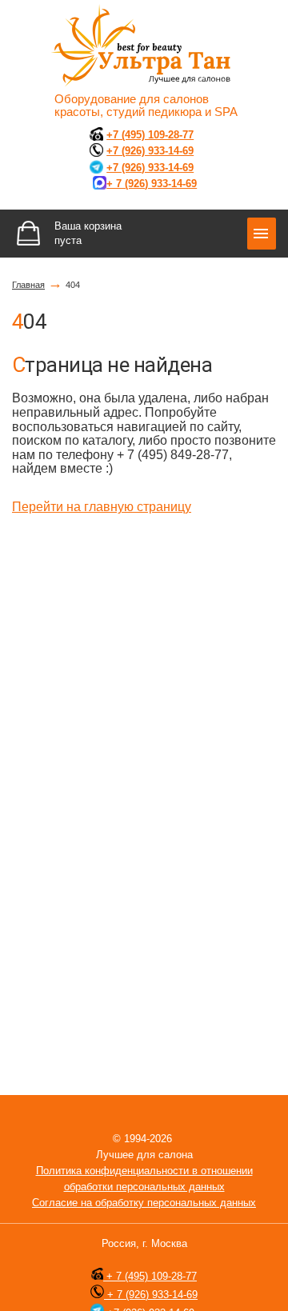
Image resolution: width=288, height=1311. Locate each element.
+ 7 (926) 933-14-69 (151, 1295)
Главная (28, 285)
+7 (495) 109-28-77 (150, 135)
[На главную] (144, 46)
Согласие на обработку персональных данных (144, 1203)
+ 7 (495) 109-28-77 (150, 1276)
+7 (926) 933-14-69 (150, 151)
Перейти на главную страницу (101, 507)
